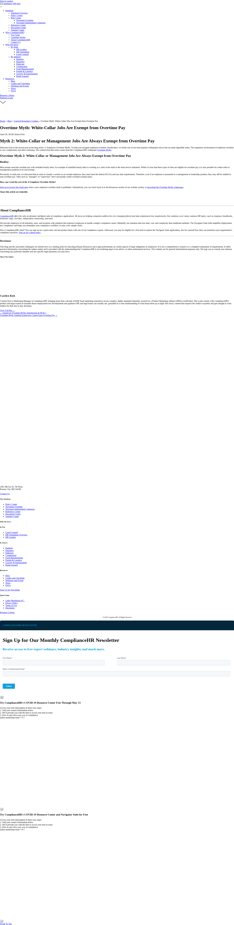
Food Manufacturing (14, 558)
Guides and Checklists (15, 578)
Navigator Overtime (13, 507)
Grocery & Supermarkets (16, 563)
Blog (9, 121)
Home (2, 121)
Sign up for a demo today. (30, 232)
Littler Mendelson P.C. (15, 600)
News (7, 583)
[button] (7, 95)
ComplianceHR (6, 216)
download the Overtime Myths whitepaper (165, 187)
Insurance (9, 550)
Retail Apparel (11, 565)
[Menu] (1, 6)
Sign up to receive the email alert (14, 187)
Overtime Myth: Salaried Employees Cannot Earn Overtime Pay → (29, 315)
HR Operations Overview (16, 535)
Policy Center (11, 504)
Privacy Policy (11, 603)
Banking (9, 548)
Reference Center (12, 511)
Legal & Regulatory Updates (26, 121)
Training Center (12, 516)
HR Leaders (10, 537)
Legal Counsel (11, 532)
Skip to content (6, 1)
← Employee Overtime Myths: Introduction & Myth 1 (23, 313)
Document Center (13, 514)
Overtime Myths (104, 150)
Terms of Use (11, 605)
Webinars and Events (14, 580)
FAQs (8, 585)
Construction (10, 555)
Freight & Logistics (13, 560)
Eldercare (9, 553)
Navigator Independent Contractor (20, 509)
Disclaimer (10, 608)
